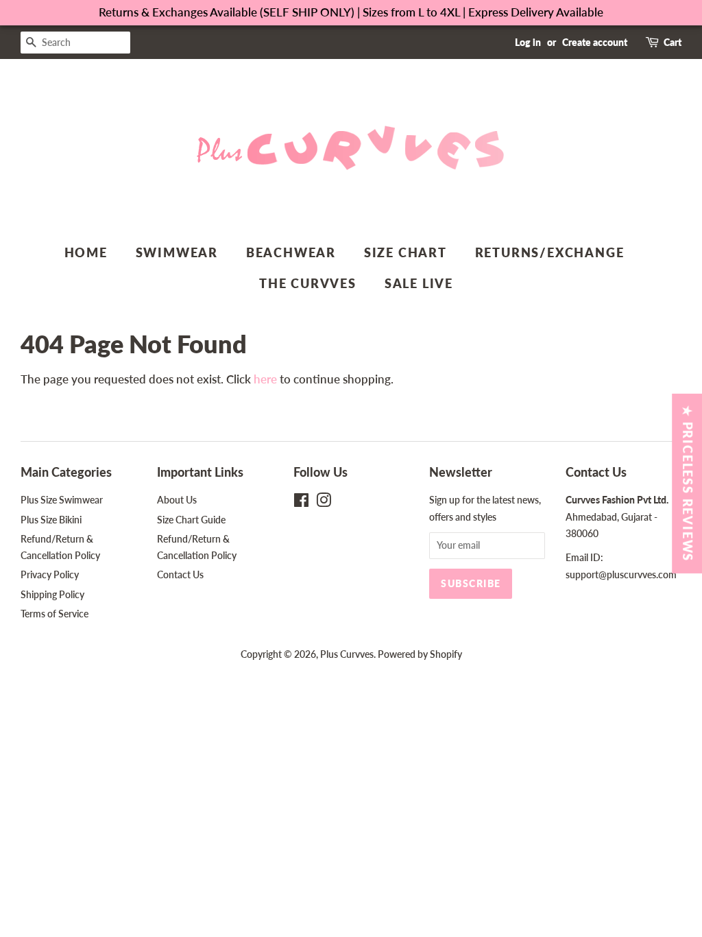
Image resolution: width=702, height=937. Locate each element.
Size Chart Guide (191, 519)
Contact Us (180, 574)
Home (86, 252)
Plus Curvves (347, 654)
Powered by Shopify (420, 654)
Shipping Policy (52, 594)
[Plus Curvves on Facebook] (301, 502)
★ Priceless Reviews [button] (687, 483)
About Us (177, 500)
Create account (594, 42)
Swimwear (177, 252)
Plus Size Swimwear (62, 500)
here (265, 379)
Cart (672, 42)
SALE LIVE (419, 283)
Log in (528, 42)
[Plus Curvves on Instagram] (323, 502)
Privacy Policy (50, 574)
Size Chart (405, 252)
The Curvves (307, 283)
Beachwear (291, 252)
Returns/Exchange (550, 252)
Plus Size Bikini (51, 519)
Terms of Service (54, 613)
